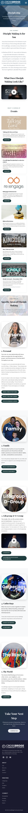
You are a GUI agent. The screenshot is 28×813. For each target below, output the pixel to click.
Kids (3, 783)
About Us (4, 767)
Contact (4, 772)
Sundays (4, 798)
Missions (4, 800)
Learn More (6, 696)
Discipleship (5, 796)
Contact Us (14, 730)
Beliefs (3, 770)
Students (4, 785)
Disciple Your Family (9, 471)
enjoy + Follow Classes (10, 396)
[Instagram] (7, 757)
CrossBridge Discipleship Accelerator (10, 558)
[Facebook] (3, 757)
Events (3, 803)
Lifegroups (6, 552)
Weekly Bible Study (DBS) (10, 392)
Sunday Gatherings (8, 622)
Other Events (7, 627)
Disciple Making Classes (10, 401)
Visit (3, 765)
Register (7, 139)
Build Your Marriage (9, 466)
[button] (14, 92)
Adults (3, 787)
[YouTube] (10, 757)
